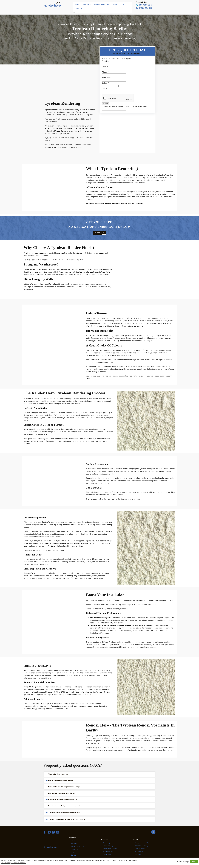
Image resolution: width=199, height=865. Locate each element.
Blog (124, 4)
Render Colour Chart (102, 4)
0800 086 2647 (145, 5)
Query (105, 88)
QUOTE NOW (99, 233)
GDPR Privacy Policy (141, 846)
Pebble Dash (107, 854)
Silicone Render (108, 851)
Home (77, 4)
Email (105, 67)
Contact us (79, 8)
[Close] (74, 12)
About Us (74, 844)
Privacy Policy (139, 851)
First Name (106, 61)
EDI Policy (138, 854)
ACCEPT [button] (194, 861)
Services (85, 4)
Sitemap (73, 855)
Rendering (106, 843)
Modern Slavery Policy (142, 843)
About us (116, 4)
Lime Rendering (108, 846)
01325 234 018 (145, 8)
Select (105, 83)
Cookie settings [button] (183, 862)
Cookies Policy (139, 848)
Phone (105, 72)
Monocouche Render (110, 848)
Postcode (106, 77)
